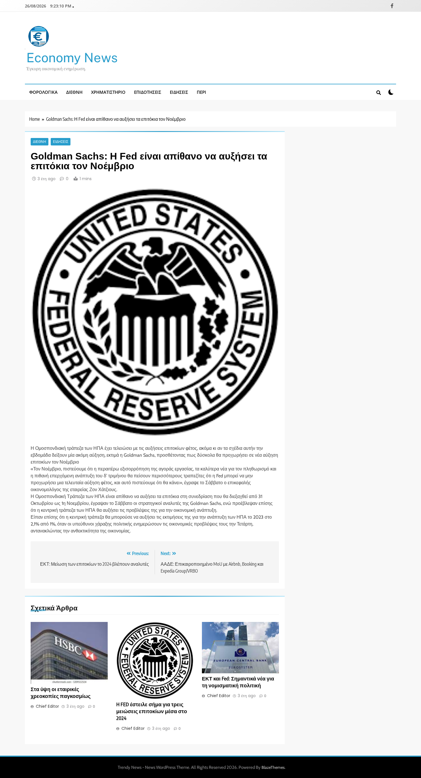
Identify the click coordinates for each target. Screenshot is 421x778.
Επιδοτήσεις (147, 92)
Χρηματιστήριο (108, 92)
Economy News (72, 57)
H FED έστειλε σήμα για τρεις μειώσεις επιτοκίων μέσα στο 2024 (151, 711)
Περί (201, 92)
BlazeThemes (273, 767)
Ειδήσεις (179, 92)
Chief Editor (47, 706)
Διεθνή (74, 92)
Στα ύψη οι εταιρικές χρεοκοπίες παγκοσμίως (61, 692)
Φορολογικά (43, 92)
